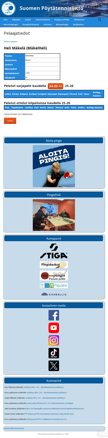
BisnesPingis (62, 24)
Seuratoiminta (43, 19)
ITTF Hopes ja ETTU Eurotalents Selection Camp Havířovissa (49, 414)
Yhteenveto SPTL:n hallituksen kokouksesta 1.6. (47, 419)
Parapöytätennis (31, 24)
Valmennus (79, 19)
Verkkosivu (78, 24)
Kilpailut (16, 19)
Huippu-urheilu (61, 19)
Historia (47, 24)
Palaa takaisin (10, 41)
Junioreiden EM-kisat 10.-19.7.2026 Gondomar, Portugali (50, 403)
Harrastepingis (11, 24)
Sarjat (28, 19)
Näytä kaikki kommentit (14, 428)
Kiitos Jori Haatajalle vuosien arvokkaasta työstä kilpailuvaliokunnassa (54, 408)
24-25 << (55, 86)
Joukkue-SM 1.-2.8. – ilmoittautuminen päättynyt (44, 387)
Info (6, 19)
